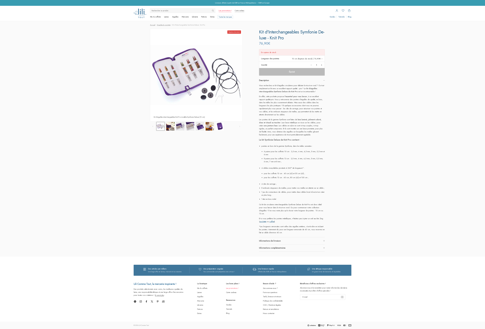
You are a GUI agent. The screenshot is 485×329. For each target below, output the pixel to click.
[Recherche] (212, 10)
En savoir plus (159, 295)
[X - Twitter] (152, 301)
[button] (349, 10)
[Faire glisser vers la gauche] (153, 126)
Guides (332, 17)
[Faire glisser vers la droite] (240, 126)
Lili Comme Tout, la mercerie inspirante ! (155, 284)
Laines (166, 16)
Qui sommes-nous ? (270, 288)
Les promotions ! (225, 10)
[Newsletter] (163, 301)
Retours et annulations (271, 309)
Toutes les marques (225, 17)
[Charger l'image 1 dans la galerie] (160, 126)
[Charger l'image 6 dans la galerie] (209, 126)
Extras (212, 16)
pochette (263, 221)
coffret (271, 221)
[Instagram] (140, 301)
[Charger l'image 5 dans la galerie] (200, 126)
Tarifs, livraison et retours (272, 296)
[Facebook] (146, 301)
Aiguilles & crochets (163, 25)
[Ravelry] (135, 301)
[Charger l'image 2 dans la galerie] (170, 126)
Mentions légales (275, 305)
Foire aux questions (270, 292)
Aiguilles (175, 16)
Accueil (152, 25)
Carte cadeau (239, 10)
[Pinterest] (157, 301)
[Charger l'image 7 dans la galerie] (219, 126)
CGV (265, 305)
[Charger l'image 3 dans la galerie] (180, 126)
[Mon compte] (337, 10)
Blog (349, 17)
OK (342, 297)
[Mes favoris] (343, 10)
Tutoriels (341, 17)
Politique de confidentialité (273, 300)
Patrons (204, 16)
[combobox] (182, 10)
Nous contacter (269, 313)
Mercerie (185, 16)
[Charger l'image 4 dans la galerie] (190, 126)
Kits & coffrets (155, 16)
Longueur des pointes (270, 58)
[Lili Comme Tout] (140, 13)
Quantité (264, 65)
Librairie (195, 16)
